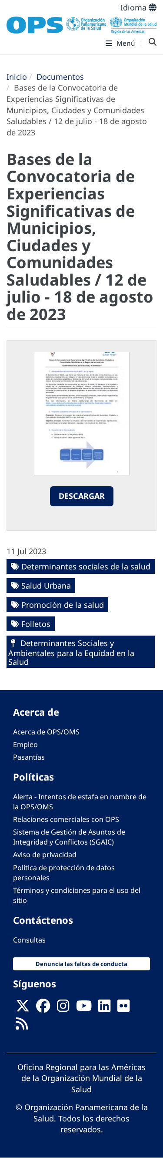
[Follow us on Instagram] (63, 1008)
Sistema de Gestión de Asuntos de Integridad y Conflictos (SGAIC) (69, 837)
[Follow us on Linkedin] (104, 1008)
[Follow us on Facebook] (43, 1008)
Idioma (134, 7)
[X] (23, 1008)
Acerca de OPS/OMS (46, 732)
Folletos (35, 624)
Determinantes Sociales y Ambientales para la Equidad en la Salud (71, 652)
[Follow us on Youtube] (84, 1008)
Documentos (60, 76)
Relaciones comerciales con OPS (66, 819)
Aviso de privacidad (45, 854)
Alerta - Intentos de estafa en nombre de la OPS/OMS (79, 801)
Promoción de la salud (62, 604)
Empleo (25, 744)
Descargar (82, 496)
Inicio (17, 76)
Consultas (29, 940)
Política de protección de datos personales (64, 872)
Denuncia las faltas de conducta (81, 964)
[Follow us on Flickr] (123, 1008)
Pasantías (29, 757)
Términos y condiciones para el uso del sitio (76, 895)
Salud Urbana (46, 585)
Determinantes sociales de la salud (85, 566)
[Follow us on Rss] (22, 1026)
